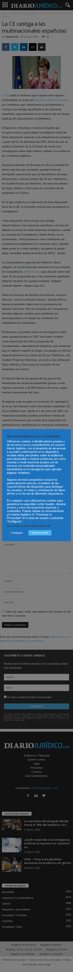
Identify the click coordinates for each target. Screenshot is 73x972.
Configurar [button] (16, 532)
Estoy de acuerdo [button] (40, 533)
